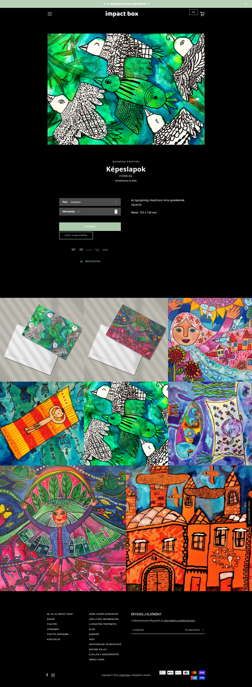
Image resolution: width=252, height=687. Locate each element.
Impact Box (124, 675)
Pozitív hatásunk (58, 634)
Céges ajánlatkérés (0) (249, 512)
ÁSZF (92, 639)
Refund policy (98, 649)
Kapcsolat (53, 639)
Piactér (52, 624)
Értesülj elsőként (146, 614)
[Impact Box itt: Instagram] (53, 675)
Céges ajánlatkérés (76, 235)
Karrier (94, 634)
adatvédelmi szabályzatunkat (179, 620)
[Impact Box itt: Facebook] (47, 675)
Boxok (51, 619)
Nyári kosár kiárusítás (103, 614)
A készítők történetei (103, 624)
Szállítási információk (104, 619)
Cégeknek (53, 629)
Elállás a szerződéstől (104, 654)
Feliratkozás (192, 630)
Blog (92, 629)
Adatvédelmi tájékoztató (105, 644)
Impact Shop (97, 659)
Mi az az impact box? (60, 614)
